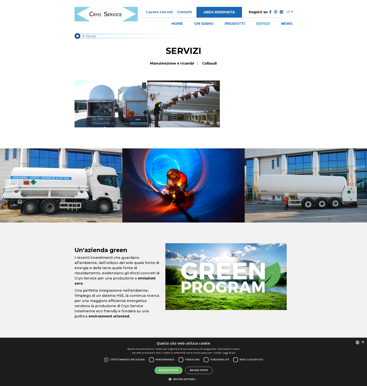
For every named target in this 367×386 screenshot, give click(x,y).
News (286, 24)
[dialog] (183, 362)
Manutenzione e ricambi (172, 63)
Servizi (263, 24)
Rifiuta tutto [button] (199, 370)
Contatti (184, 12)
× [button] (362, 342)
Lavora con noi (159, 12)
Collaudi (209, 63)
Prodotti (235, 24)
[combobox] (357, 342)
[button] (183, 379)
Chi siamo (204, 24)
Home (177, 24)
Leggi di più (228, 352)
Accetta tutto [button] (168, 370)
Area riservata (219, 12)
